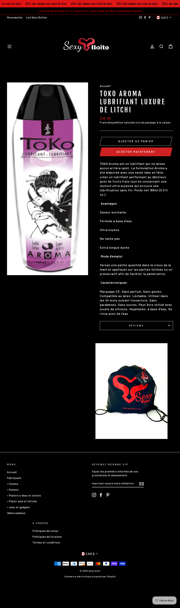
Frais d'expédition (111, 122)
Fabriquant (14, 477)
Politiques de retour (46, 530)
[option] (90, 11)
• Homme (13, 489)
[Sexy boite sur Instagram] (94, 495)
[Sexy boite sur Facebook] (101, 495)
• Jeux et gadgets (18, 507)
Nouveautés (14, 17)
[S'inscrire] (141, 483)
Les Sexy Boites (36, 17)
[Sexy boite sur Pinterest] (108, 495)
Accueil (105, 86)
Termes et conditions (46, 542)
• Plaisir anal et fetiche (22, 501)
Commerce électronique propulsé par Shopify (90, 576)
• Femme (12, 483)
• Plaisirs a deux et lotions (24, 495)
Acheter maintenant (136, 151)
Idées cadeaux (16, 513)
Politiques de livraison (47, 536)
